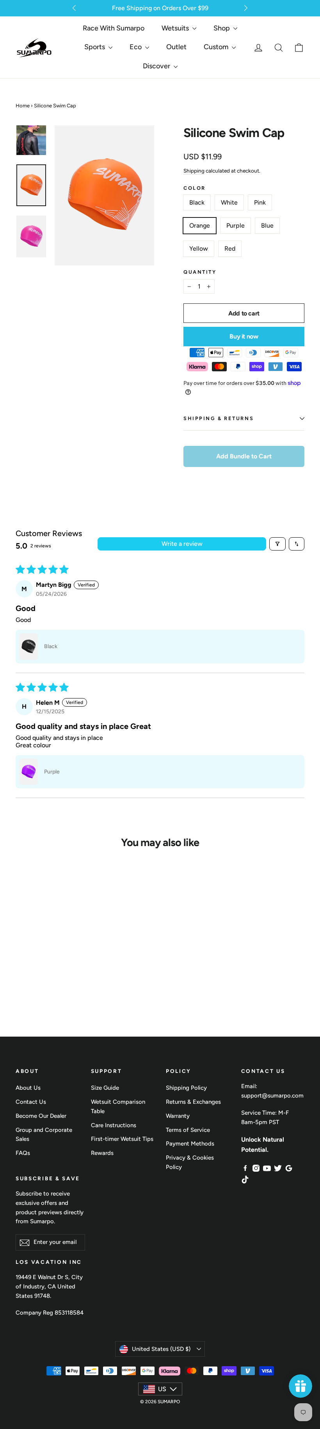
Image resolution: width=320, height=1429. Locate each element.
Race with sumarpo (113, 28)
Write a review (182, 543)
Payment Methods (190, 1143)
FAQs (23, 1152)
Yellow (198, 248)
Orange (199, 225)
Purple (235, 225)
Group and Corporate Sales (44, 1134)
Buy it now (243, 336)
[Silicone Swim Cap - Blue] (35, 962)
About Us (28, 1087)
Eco (136, 47)
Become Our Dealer (41, 1115)
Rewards (102, 1152)
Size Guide (105, 1087)
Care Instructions (113, 1125)
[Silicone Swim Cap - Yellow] (48, 962)
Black (196, 202)
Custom (217, 47)
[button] (74, 8)
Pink (260, 202)
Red (229, 248)
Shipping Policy (186, 1087)
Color (194, 188)
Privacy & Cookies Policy (190, 1162)
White (229, 202)
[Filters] (277, 544)
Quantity (199, 272)
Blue (267, 225)
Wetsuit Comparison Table (118, 1106)
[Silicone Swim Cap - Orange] (61, 951)
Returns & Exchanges (193, 1101)
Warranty (178, 1115)
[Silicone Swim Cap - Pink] (48, 951)
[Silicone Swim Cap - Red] (61, 962)
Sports (95, 47)
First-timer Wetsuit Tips (122, 1138)
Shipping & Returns (218, 418)
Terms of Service (188, 1129)
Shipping (193, 170)
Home (23, 106)
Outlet (176, 47)
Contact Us (31, 1101)
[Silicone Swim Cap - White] (35, 951)
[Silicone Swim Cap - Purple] (22, 962)
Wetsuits (176, 28)
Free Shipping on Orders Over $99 (160, 8)
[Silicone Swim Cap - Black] (22, 951)
